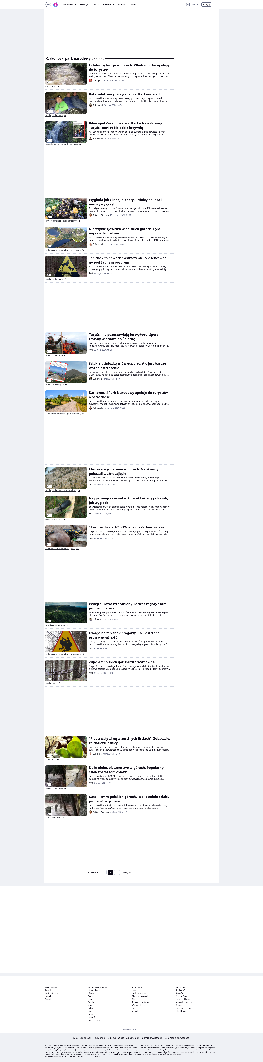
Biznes (134, 4)
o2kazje (84, 4)
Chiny (134, 999)
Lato (133, 1008)
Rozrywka (108, 4)
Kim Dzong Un (181, 990)
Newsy (134, 990)
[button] (195, 4)
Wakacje (135, 1011)
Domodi (48, 990)
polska (48, 115)
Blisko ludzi (69, 4)
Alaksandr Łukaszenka (184, 1002)
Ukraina (91, 993)
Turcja (90, 996)
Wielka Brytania (94, 1020)
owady (48, 519)
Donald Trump (181, 993)
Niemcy (91, 1014)
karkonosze (57, 115)
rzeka (53, 86)
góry (54, 683)
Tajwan (91, 1008)
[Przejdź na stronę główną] (48, 6)
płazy (73, 548)
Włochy (91, 1002)
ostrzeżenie (76, 654)
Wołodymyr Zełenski (183, 1008)
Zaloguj (206, 4)
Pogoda (122, 4)
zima (47, 760)
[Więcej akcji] (172, 64)
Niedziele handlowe (139, 993)
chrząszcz (56, 519)
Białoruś (91, 1017)
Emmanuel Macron (183, 999)
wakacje (49, 144)
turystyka (49, 625)
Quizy (96, 4)
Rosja (90, 999)
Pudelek (48, 999)
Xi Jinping (179, 1005)
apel (47, 86)
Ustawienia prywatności (177, 1037)
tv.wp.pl (48, 996)
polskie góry (58, 385)
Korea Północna (94, 990)
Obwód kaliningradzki (140, 996)
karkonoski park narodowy (66, 144)
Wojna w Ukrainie (138, 1005)
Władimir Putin (181, 996)
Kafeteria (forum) (51, 993)
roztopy (60, 818)
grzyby (48, 221)
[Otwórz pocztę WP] (188, 4)
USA (90, 1011)
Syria (90, 1005)
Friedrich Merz (181, 1011)
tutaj (98, 1056)
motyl (53, 760)
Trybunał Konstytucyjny (140, 1002)
